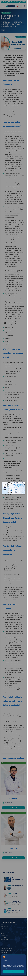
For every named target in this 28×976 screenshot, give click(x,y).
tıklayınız (6, 968)
